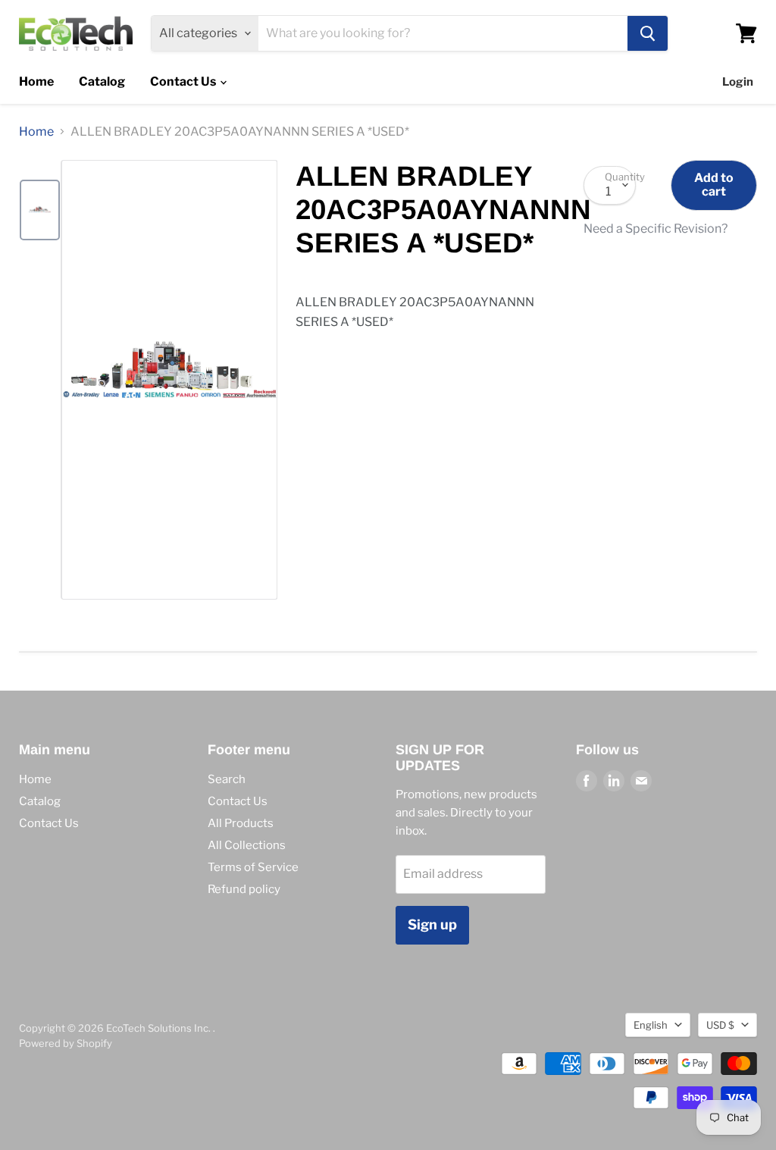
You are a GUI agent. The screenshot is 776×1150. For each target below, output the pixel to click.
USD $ (720, 1025)
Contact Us (184, 81)
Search (227, 779)
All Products (241, 823)
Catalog (102, 81)
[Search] (647, 33)
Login (737, 82)
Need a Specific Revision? (656, 229)
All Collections (247, 845)
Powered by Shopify (65, 1043)
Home (36, 81)
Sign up (432, 924)
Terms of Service (253, 867)
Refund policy (244, 889)
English (651, 1025)
